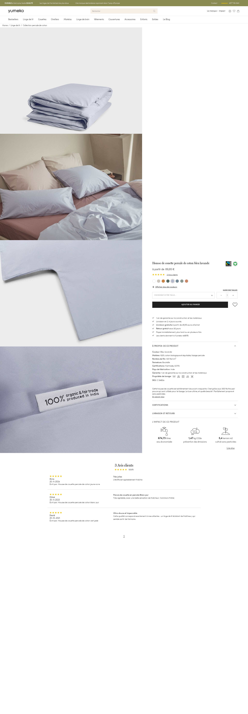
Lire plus (231, 448)
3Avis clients (172, 275)
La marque (212, 11)
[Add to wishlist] (234, 304)
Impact (222, 11)
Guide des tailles (230, 290)
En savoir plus (158, 397)
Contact (214, 3)
